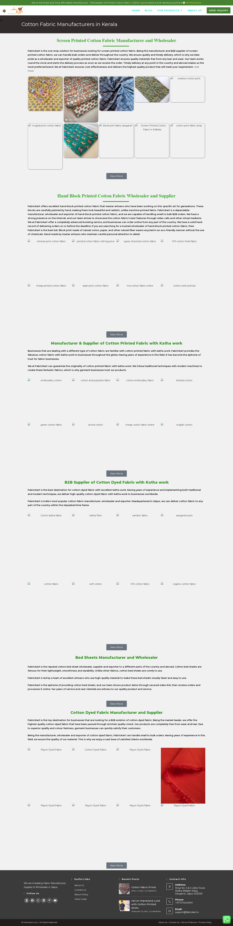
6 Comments (150, 891)
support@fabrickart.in (187, 912)
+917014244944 (193, 2)
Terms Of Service (189, 922)
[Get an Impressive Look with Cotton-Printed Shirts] (124, 905)
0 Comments (155, 911)
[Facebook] (32, 900)
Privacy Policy (205, 922)
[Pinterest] (49, 900)
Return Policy (81, 894)
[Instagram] (38, 900)
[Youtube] (55, 900)
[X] (26, 900)
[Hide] (1, 20)
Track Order (80, 899)
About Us (79, 885)
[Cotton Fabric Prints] (124, 888)
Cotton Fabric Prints (143, 887)
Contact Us (80, 890)
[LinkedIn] (43, 900)
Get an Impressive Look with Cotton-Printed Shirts (145, 904)
